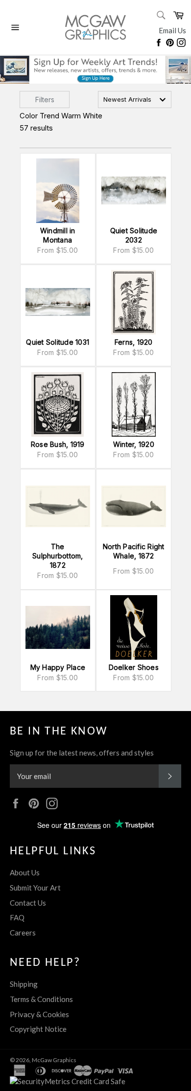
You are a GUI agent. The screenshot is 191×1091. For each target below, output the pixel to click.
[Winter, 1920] (133, 404)
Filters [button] (44, 99)
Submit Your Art (35, 887)
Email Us (172, 30)
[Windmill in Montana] (57, 190)
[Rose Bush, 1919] (57, 404)
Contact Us (28, 902)
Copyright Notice (38, 1028)
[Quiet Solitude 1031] (57, 302)
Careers (23, 932)
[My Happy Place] (57, 627)
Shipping (24, 984)
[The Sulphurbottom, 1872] (57, 506)
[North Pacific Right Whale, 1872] (133, 506)
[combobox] (134, 99)
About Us (25, 872)
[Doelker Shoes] (133, 627)
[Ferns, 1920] (133, 302)
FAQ (17, 917)
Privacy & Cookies (39, 1014)
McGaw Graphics (54, 1060)
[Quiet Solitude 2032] (133, 190)
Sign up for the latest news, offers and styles (82, 752)
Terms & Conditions (41, 999)
